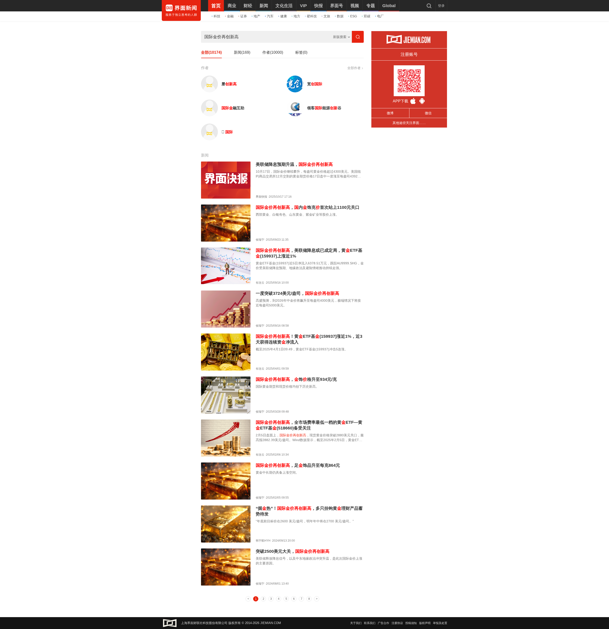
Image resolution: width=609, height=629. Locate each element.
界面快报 (261, 196)
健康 (283, 16)
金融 (230, 16)
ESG (353, 16)
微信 (428, 113)
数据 (340, 16)
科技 (217, 16)
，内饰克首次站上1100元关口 (307, 207)
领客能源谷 (324, 108)
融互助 (232, 108)
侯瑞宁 (260, 239)
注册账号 (409, 54)
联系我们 (369, 623)
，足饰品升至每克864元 (298, 465)
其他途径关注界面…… (409, 123)
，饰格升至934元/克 (296, 379)
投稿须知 (411, 623)
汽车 (270, 16)
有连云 (260, 282)
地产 (257, 16)
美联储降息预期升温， (294, 164)
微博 (390, 113)
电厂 (380, 16)
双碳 (367, 16)
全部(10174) (211, 52)
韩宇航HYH (263, 540)
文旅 (327, 16)
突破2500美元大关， (292, 551)
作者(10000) (272, 52)
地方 (297, 16)
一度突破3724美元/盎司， (297, 293)
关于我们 (356, 623)
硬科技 (312, 16)
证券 (243, 16)
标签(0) (301, 52)
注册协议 (397, 623)
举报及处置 (440, 623)
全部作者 (354, 68)
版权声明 (425, 623)
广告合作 (383, 623)
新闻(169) (242, 52)
